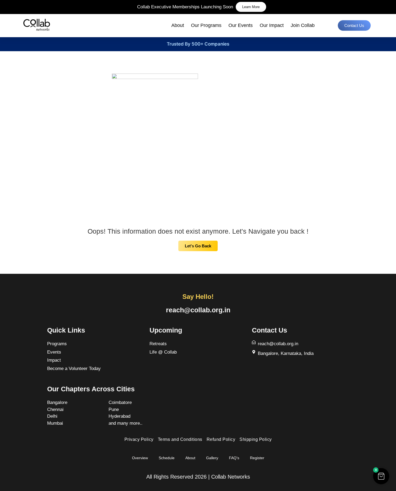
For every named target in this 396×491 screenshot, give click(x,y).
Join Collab (303, 25)
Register (257, 458)
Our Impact (272, 25)
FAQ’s (234, 458)
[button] (381, 476)
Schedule (167, 458)
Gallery (212, 458)
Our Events (240, 25)
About (177, 25)
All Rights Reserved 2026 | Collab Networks (198, 477)
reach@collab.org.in (198, 310)
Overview (140, 458)
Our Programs (206, 25)
